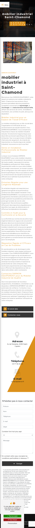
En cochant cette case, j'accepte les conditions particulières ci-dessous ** (15, 457)
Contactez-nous (14, 315)
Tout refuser (13, 520)
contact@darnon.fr (17, 382)
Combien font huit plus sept (12, 431)
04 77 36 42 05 (17, 364)
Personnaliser (12, 523)
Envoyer (19, 464)
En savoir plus (13, 309)
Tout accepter (13, 516)
